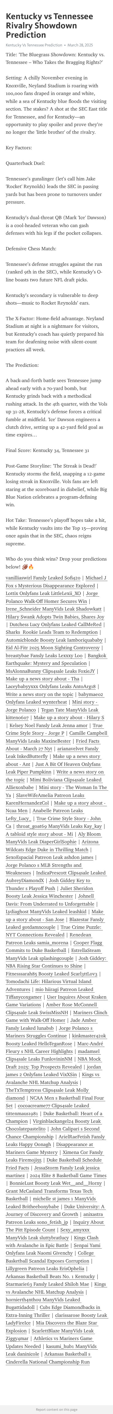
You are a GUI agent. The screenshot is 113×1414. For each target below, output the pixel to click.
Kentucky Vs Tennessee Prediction (34, 45)
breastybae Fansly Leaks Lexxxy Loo (44, 656)
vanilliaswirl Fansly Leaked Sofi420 (43, 578)
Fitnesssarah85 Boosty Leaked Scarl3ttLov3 (51, 974)
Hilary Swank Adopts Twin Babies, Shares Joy (55, 617)
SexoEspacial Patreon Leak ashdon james (49, 857)
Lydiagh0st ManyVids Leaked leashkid (46, 912)
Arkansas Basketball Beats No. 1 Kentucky (50, 1276)
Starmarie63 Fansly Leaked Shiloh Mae (47, 1284)
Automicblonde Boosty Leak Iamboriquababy (54, 640)
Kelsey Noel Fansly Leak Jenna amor (48, 725)
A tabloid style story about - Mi (39, 834)
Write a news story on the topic (39, 694)
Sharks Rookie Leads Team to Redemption (52, 632)
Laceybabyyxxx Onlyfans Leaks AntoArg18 (51, 686)
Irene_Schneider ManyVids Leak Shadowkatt (53, 609)
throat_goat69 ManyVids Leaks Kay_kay (59, 826)
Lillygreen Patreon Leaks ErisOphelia (45, 1269)
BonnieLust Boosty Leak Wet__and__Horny (56, 1183)
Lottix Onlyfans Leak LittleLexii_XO (43, 593)
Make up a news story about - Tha (42, 679)
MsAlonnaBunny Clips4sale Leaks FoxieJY (50, 671)
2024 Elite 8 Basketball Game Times (68, 1175)
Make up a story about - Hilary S (69, 718)
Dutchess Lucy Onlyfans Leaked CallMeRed (55, 624)
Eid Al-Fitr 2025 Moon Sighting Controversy (53, 648)
